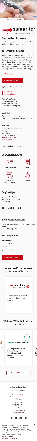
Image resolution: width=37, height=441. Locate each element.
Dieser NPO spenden (13, 80)
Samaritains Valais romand (17, 296)
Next (34, 347)
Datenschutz (13, 438)
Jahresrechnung (10, 94)
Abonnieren (19, 395)
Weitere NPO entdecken (20, 373)
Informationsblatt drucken (14, 87)
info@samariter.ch (9, 138)
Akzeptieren (5, 438)
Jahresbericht (9, 92)
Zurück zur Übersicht (13, 20)
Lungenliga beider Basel (16, 349)
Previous (3, 347)
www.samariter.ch (8, 140)
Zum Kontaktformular (18, 412)
